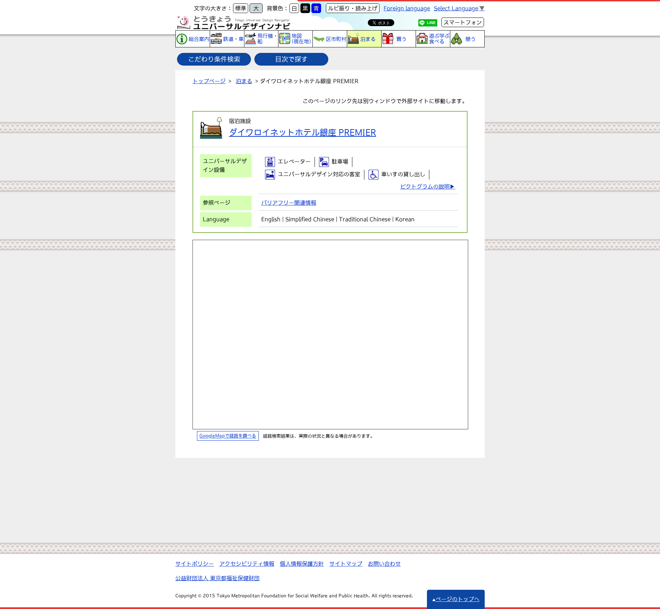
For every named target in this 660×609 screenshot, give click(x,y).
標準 (240, 8)
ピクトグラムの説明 (425, 186)
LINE (431, 23)
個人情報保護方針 (302, 563)
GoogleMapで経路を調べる (227, 436)
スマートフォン (462, 22)
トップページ (209, 81)
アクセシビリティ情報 (246, 563)
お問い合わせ (384, 563)
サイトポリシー (194, 563)
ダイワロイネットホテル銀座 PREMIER (302, 132)
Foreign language (407, 8)
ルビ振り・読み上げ (352, 8)
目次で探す (291, 59)
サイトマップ (345, 563)
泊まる (244, 81)
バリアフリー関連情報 (288, 202)
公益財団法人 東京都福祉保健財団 (217, 578)
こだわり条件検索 (214, 59)
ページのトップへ (458, 599)
